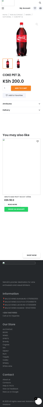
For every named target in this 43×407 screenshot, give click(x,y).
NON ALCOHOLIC (16, 15)
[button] (40, 2)
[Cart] (40, 8)
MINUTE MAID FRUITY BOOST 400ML (17, 197)
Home (5, 15)
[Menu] (2, 8)
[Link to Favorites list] (35, 8)
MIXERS (28, 15)
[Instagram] (6, 396)
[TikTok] (9, 396)
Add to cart (21, 88)
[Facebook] (3, 396)
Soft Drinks (7, 17)
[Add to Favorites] (37, 141)
